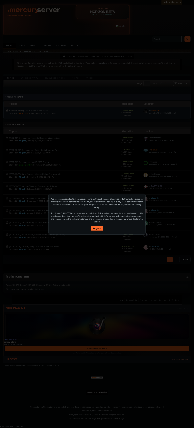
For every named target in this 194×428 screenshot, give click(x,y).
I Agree (97, 228)
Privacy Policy (97, 213)
